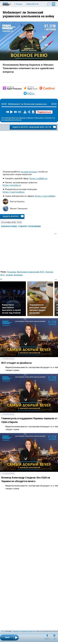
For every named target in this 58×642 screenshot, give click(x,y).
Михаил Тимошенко (19, 208)
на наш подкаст (29, 171)
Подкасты (47, 638)
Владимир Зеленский (28, 271)
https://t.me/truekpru (13, 191)
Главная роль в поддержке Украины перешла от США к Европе (30, 631)
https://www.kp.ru (12, 185)
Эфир (54, 638)
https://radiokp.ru (38, 178)
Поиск (48, 4)
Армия (9, 274)
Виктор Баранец (17, 201)
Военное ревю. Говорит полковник (21, 226)
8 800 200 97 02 (32, 4)
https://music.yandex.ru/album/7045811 (37, 87)
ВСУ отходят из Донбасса (16, 362)
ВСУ (42, 271)
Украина (11, 271)
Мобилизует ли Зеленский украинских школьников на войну (28, 14)
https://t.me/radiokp (45, 195)
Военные (18, 274)
